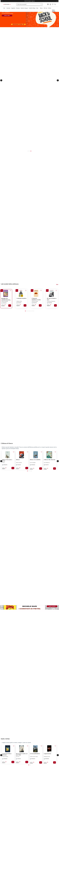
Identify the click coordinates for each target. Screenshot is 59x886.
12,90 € (31, 468)
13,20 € (17, 468)
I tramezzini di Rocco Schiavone (6, 754)
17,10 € (31, 763)
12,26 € (31, 469)
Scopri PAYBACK (30, 1)
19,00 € (48, 305)
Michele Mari (19, 301)
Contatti (53, 11)
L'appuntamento (47, 753)
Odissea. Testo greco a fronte (7, 460)
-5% (5, 304)
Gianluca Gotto (35, 301)
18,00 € (31, 762)
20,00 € (48, 304)
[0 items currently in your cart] (55, 4)
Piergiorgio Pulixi (47, 756)
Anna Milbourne (47, 462)
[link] (48, 4)
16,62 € (18, 305)
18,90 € (45, 468)
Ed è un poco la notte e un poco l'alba (21, 754)
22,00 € (33, 304)
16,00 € (3, 761)
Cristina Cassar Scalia (34, 756)
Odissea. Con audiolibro (35, 459)
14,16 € (3, 305)
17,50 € (17, 304)
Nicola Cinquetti (19, 462)
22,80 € (3, 468)
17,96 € (45, 469)
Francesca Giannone (51, 301)
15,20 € (3, 762)
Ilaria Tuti (17, 756)
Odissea (18, 459)
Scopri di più (7, 15)
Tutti (57, 284)
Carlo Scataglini (33, 462)
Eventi (53, 10)
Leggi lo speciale (52, 606)
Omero (3, 462)
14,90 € (2, 304)
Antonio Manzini (5, 756)
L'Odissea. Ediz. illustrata (49, 459)
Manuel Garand (4, 301)
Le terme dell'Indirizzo (35, 753)
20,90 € (33, 305)
